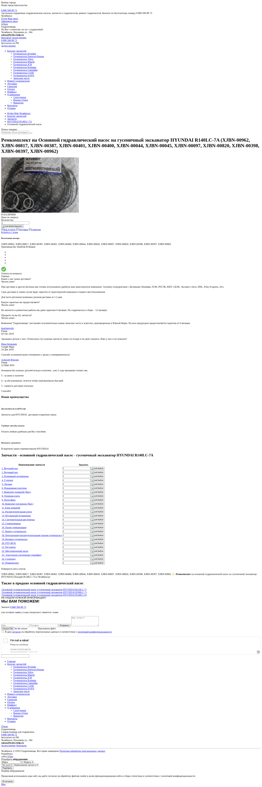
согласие (16, 632)
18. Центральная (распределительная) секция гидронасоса (32, 535)
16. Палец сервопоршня (14, 527)
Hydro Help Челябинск (18, 113)
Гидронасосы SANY (23, 75)
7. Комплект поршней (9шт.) (16, 492)
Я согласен (7, 781)
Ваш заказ (13, 18)
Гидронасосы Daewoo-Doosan (28, 56)
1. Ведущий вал (10, 468)
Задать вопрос (19, 37)
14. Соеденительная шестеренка (18, 519)
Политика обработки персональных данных (82, 751)
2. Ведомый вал (10, 472)
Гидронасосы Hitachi (24, 62)
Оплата (11, 89)
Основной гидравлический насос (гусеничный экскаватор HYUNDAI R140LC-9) (44, 595)
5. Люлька (7, 484)
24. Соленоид (9, 559)
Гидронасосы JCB (22, 64)
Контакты (6, 37)
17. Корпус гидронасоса (14, 531)
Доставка (12, 83)
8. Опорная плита (11, 496)
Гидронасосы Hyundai (24, 53)
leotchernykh (7, 328)
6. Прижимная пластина (14, 488)
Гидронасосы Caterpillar (25, 70)
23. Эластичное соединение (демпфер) (21, 555)
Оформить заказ (9, 21)
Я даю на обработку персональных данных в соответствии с (58, 632)
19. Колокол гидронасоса (14, 539)
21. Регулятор (9, 547)
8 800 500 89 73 (9, 10)
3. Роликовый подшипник (15, 476)
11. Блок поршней (11, 507)
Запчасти (12, 119)
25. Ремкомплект (10, 563)
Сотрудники (19, 97)
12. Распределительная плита (17, 511)
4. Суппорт (7, 480)
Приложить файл (47, 628)
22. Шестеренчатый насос (15, 551)
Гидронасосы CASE (23, 72)
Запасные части (21, 78)
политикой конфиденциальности (95, 632)
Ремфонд (12, 92)
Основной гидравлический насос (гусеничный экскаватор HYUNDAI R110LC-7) (44, 589)
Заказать (18, 226)
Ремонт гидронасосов (18, 81)
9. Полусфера (8, 500)
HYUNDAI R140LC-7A (19, 121)
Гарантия (12, 86)
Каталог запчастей (16, 51)
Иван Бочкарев (9, 344)
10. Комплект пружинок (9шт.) (17, 504)
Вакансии (18, 102)
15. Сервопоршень (11, 523)
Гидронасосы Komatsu (24, 67)
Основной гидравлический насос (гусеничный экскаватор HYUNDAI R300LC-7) (44, 592)
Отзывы (11, 108)
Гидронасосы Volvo (23, 59)
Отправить (64, 625)
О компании (13, 94)
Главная (11, 661)
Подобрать (7, 768)
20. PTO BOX (9, 543)
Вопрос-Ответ (20, 100)
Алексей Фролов (10, 360)
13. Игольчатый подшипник (16, 515)
